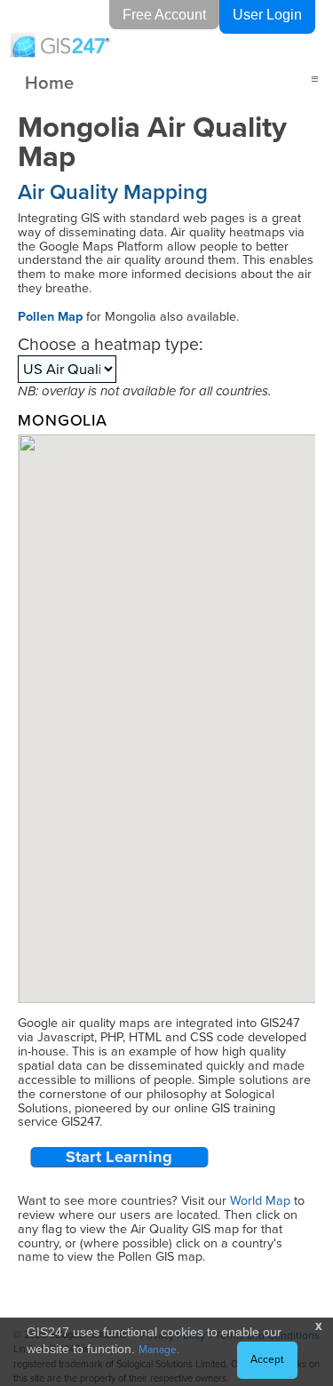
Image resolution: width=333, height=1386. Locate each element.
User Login (267, 14)
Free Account (164, 14)
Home (49, 82)
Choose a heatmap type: (110, 344)
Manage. (159, 1350)
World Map (260, 1200)
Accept (267, 1359)
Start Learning (119, 1157)
